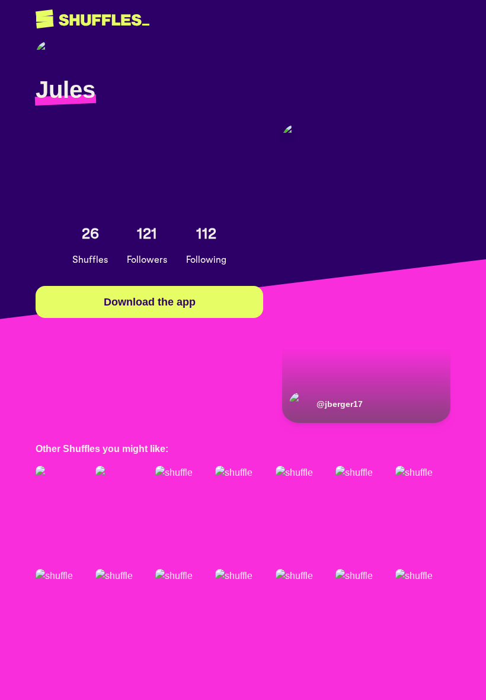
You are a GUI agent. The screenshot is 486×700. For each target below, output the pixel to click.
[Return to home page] (92, 19)
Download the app (150, 302)
